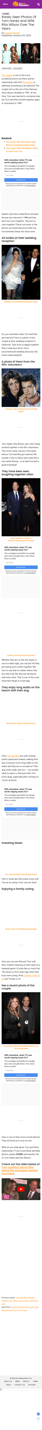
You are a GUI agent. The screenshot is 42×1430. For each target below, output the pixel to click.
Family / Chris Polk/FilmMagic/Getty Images (21, 929)
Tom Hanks (7, 75)
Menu (5, 4)
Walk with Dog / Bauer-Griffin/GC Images (21, 723)
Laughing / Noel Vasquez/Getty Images (21, 655)
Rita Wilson (27, 82)
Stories (6, 14)
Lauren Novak (12, 32)
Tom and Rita (13, 756)
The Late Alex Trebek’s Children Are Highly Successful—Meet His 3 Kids (20, 1301)
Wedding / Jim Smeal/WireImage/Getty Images (21, 301)
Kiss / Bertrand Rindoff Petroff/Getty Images (21, 874)
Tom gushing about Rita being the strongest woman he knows (20, 1170)
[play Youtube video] (21, 1189)
